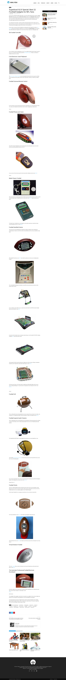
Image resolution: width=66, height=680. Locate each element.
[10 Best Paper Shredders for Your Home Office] (35, 645)
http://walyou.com (17, 624)
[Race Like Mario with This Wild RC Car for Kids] (14, 636)
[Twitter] (37, 671)
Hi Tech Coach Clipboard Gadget (15, 76)
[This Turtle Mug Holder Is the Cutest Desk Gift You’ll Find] (25, 636)
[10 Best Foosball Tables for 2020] (14, 645)
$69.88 (21, 224)
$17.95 (19, 514)
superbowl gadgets (16, 607)
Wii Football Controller (27, 52)
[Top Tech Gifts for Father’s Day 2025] (44, 23)
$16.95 (19, 540)
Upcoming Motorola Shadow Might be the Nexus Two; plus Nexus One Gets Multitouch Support (16, 619)
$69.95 (10, 591)
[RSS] (34, 671)
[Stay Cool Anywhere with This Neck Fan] (44, 19)
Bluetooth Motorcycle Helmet (17, 457)
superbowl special (22, 607)
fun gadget (13, 566)
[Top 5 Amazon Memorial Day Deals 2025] (44, 27)
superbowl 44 (11, 607)
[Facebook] (29, 671)
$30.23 (30, 363)
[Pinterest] (32, 671)
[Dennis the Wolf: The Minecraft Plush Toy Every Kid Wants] (44, 14)
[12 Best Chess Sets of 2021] (35, 636)
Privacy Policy (55, 679)
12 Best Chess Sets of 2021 (34, 640)
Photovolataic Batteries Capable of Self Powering (34, 619)
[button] (59, 3)
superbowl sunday (27, 607)
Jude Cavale (11, 13)
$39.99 (37, 415)
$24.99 (36, 173)
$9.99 (14, 567)
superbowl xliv (32, 607)
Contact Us (51, 679)
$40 (13, 336)
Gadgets (12, 6)
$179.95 (10, 386)
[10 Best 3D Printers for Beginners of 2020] (25, 645)
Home (10, 6)
